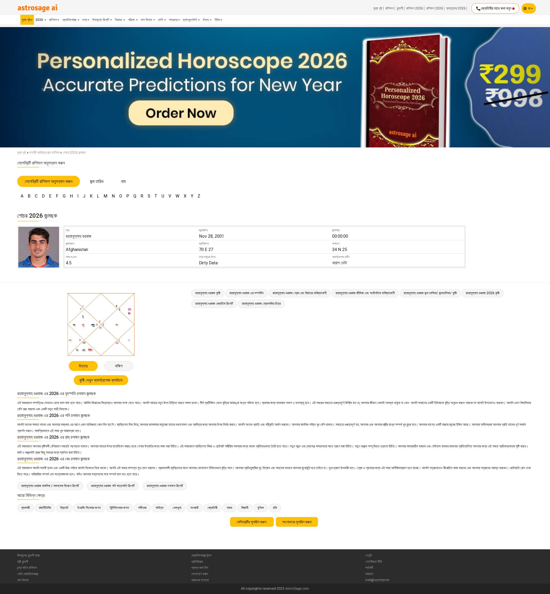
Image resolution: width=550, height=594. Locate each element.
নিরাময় (119, 20)
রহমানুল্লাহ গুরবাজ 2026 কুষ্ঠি (483, 293)
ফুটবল (260, 508)
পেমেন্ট (368, 555)
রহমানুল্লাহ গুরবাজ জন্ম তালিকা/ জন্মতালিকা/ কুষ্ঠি (430, 293)
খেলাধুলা (177, 508)
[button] (41, 87)
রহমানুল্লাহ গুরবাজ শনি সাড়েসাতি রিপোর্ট (112, 486)
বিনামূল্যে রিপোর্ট (101, 20)
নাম (123, 181)
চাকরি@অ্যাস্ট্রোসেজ (377, 580)
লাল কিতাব (147, 20)
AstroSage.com (297, 588)
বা (529, 8)
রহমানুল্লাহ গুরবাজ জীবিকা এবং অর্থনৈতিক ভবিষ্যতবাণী (365, 293)
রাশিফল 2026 (414, 8)
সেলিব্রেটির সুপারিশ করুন (252, 522)
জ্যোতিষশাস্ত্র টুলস (201, 555)
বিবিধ (217, 20)
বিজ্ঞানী (244, 508)
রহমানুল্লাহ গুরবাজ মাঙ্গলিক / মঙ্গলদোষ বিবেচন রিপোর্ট (50, 486)
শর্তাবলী (369, 568)
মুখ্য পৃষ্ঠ (377, 8)
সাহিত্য (159, 508)
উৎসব (206, 20)
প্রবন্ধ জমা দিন (199, 568)
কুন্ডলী (400, 8)
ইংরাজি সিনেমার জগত (89, 508)
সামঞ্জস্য (173, 20)
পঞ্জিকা (132, 20)
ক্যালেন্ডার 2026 (456, 8)
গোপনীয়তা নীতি (373, 562)
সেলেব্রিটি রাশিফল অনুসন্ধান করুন (48, 181)
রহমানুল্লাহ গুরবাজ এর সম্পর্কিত (246, 293)
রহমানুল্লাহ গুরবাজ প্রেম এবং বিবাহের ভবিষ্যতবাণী (300, 293)
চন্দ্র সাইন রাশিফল (27, 568)
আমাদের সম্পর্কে (200, 580)
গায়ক (229, 508)
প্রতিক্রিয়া (197, 562)
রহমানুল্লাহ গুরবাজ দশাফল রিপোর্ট (165, 486)
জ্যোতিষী (212, 508)
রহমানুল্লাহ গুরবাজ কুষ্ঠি (207, 293)
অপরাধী (194, 508)
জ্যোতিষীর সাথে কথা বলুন (494, 8)
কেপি (161, 20)
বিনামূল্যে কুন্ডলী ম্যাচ (28, 555)
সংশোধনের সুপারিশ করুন (297, 522)
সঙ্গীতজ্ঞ (142, 508)
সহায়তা (369, 574)
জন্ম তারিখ (96, 181)
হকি (275, 508)
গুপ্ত (84, 20)
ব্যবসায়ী (25, 508)
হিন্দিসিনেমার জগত (119, 508)
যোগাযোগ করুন (199, 574)
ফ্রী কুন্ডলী (22, 562)
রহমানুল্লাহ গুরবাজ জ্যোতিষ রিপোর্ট (214, 304)
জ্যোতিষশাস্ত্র (69, 20)
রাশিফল (389, 8)
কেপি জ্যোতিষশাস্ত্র (27, 574)
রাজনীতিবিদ (45, 508)
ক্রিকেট (64, 508)
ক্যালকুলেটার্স (190, 20)
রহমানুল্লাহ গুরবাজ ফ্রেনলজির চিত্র (261, 304)
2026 (39, 20)
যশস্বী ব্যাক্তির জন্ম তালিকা (44, 152)
